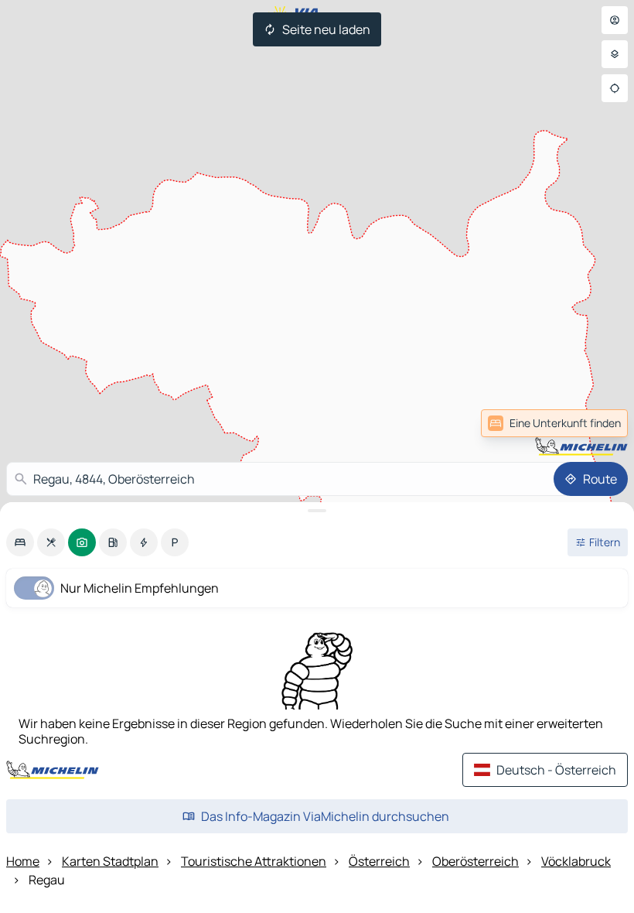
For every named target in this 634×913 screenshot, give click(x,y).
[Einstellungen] (615, 54)
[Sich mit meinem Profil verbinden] (615, 20)
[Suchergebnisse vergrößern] (317, 510)
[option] (20, 542)
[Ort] (615, 88)
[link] (594, 423)
